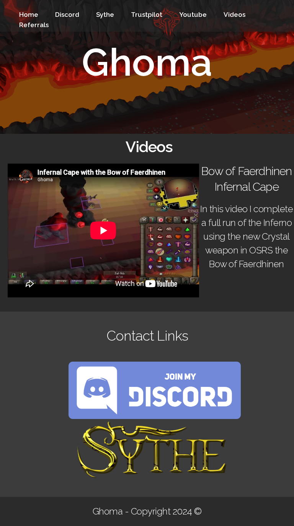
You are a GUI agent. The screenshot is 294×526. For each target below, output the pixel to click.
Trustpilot (146, 14)
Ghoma (147, 62)
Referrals (34, 25)
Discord (67, 14)
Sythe (105, 14)
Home (28, 14)
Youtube (193, 14)
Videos (234, 14)
